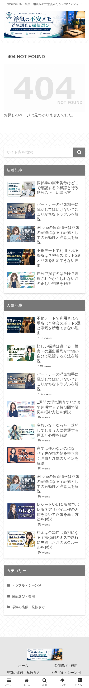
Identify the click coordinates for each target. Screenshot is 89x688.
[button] (79, 152)
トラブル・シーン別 (66, 672)
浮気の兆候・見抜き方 (23, 672)
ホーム (23, 666)
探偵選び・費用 (65, 666)
